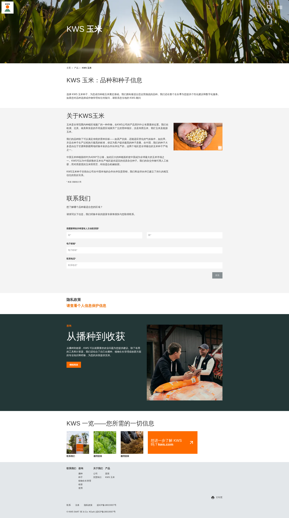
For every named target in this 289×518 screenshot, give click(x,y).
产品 (107, 468)
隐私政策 (88, 505)
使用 (80, 488)
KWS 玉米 (110, 477)
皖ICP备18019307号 (106, 505)
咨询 (80, 468)
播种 (80, 473)
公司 (95, 473)
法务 (77, 505)
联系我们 (71, 468)
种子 (80, 477)
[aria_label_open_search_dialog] (269, 8)
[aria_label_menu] (280, 8)
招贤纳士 (97, 477)
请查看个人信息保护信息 (86, 306)
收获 (80, 484)
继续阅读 (74, 365)
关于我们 (98, 468)
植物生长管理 (84, 481)
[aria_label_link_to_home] (8, 7)
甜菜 (107, 473)
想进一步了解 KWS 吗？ (166, 442)
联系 (69, 505)
